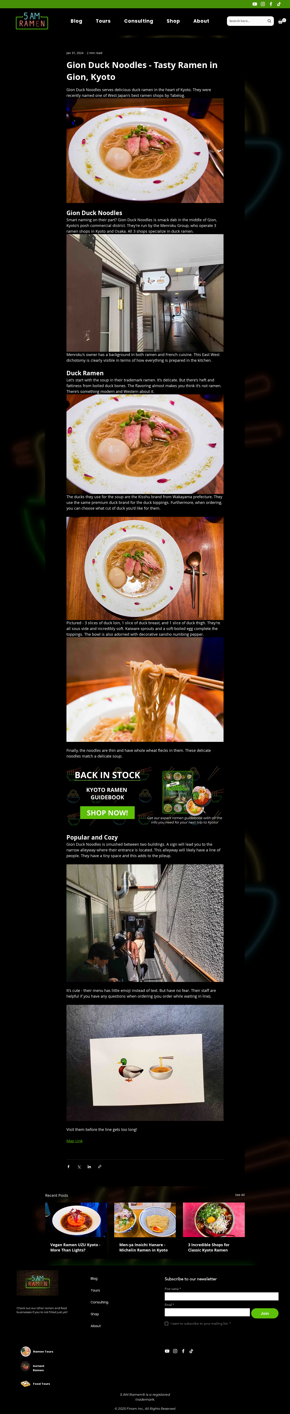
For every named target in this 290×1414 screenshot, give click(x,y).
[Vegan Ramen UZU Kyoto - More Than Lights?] (76, 1220)
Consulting (99, 1302)
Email (169, 1305)
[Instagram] (263, 4)
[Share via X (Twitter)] (79, 1167)
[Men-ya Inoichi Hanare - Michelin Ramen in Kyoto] (145, 1220)
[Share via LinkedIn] (89, 1167)
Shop (95, 1314)
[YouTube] (255, 4)
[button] (282, 21)
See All (240, 1195)
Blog (94, 1278)
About (96, 1326)
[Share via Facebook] (68, 1167)
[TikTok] (279, 4)
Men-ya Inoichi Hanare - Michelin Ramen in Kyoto (143, 1247)
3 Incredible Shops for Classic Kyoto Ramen (208, 1247)
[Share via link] (100, 1167)
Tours (95, 1290)
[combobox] (250, 21)
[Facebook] (271, 4)
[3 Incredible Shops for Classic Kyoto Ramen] (214, 1220)
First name (173, 1289)
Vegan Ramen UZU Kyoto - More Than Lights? (75, 1247)
